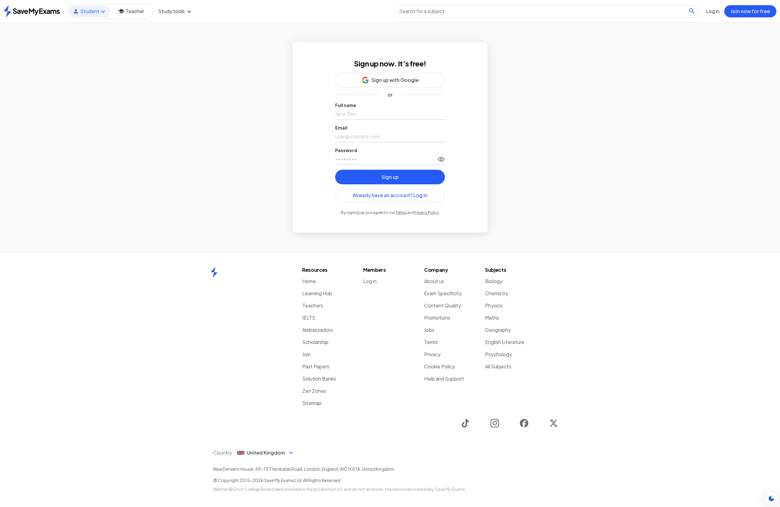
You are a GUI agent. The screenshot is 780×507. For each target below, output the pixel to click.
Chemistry (496, 293)
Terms (400, 212)
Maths (492, 317)
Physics (493, 305)
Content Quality (442, 305)
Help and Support (444, 378)
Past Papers (315, 366)
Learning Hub (317, 293)
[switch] (441, 159)
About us (434, 281)
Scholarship (315, 342)
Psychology (498, 354)
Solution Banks (319, 378)
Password (346, 150)
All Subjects (498, 366)
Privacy (432, 354)
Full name (345, 105)
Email (341, 127)
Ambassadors (317, 330)
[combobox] (546, 11)
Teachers (312, 305)
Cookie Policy (439, 366)
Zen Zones (314, 391)
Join (306, 354)
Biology (493, 281)
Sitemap (311, 403)
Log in (370, 281)
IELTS (308, 317)
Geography (498, 330)
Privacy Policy (426, 212)
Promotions (437, 317)
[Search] (692, 11)
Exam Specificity (443, 293)
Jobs (429, 330)
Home (309, 281)
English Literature (504, 342)
